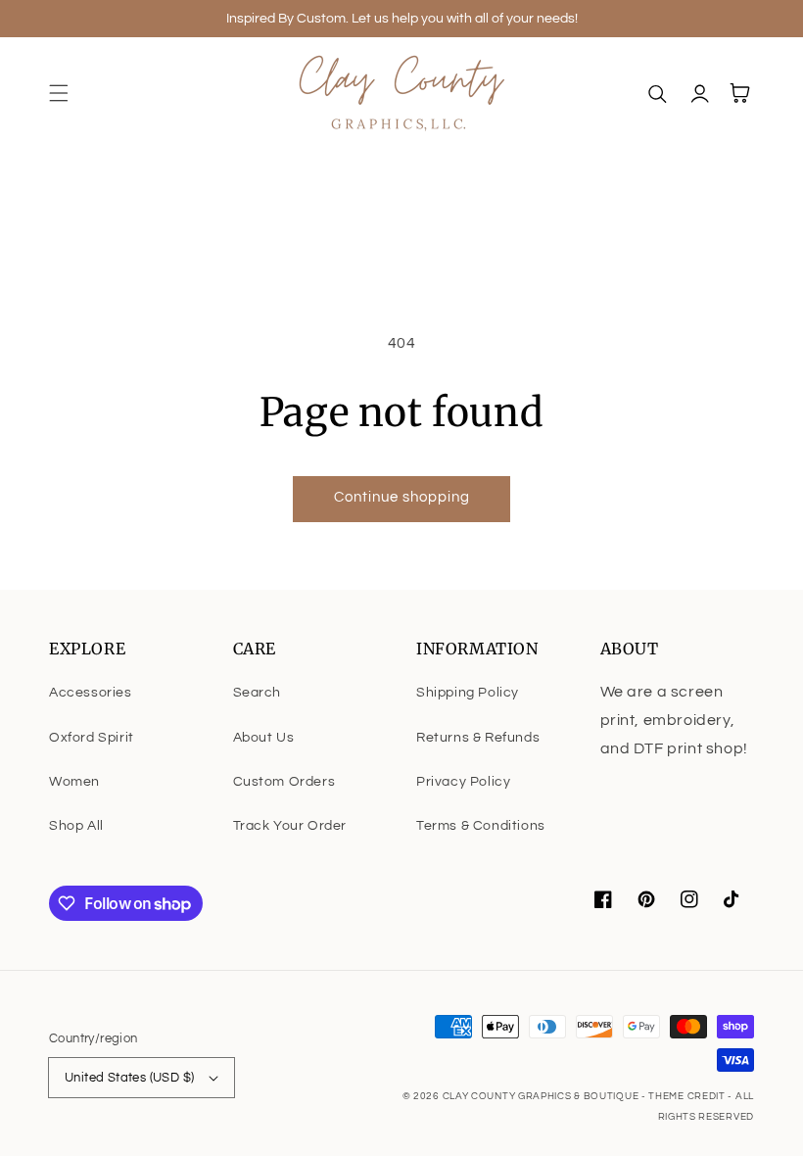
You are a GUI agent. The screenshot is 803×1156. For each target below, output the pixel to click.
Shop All (76, 826)
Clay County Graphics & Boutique (542, 1096)
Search (257, 692)
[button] (58, 93)
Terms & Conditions (480, 826)
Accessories (90, 692)
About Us (264, 738)
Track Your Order (290, 826)
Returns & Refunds (478, 738)
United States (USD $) (129, 1077)
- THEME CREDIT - (688, 1096)
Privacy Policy (463, 782)
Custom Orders (284, 782)
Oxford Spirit (91, 738)
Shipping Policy (467, 692)
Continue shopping (402, 497)
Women (74, 782)
